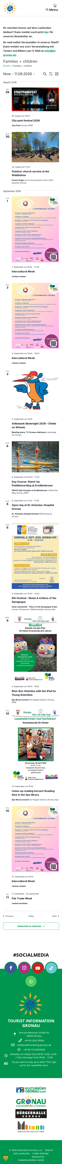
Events (6, 65)
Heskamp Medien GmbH (31, 1160)
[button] (5, 1158)
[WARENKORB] (55, 5)
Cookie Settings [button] (40, 1153)
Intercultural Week (23, 271)
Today (31, 916)
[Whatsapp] (31, 981)
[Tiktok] (51, 968)
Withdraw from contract (18, 1144)
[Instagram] (24, 968)
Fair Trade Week (22, 898)
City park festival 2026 (26, 120)
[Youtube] (37, 968)
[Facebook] (10, 968)
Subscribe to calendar (29, 926)
